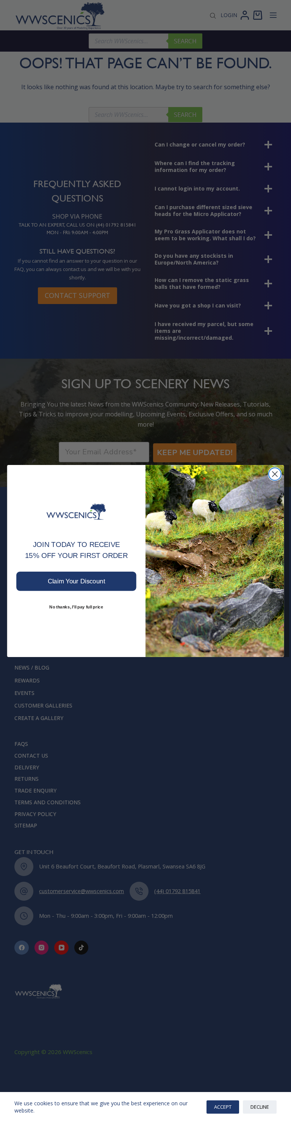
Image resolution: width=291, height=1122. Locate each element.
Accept (223, 1106)
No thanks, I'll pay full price (76, 606)
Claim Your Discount (76, 581)
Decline (259, 1106)
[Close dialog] (275, 474)
